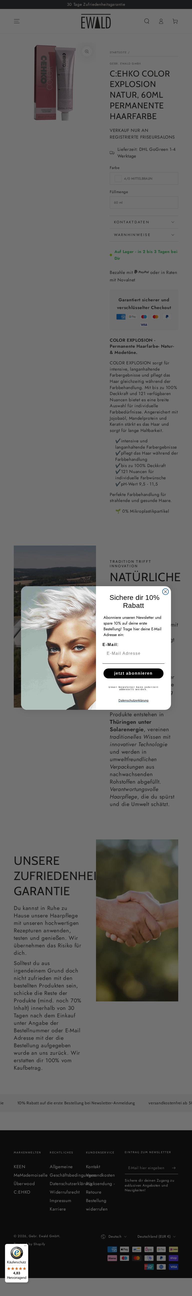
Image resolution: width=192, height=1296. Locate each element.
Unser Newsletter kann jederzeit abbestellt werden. (133, 688)
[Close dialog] (165, 592)
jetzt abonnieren (133, 673)
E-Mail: (110, 645)
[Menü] (25, 1247)
